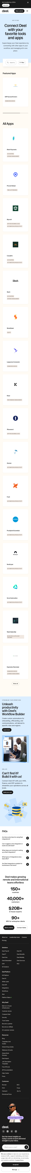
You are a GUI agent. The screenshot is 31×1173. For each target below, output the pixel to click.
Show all (15, 683)
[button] (15, 838)
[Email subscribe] (26, 1147)
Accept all (15, 1164)
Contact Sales (21, 927)
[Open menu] (27, 11)
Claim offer (6, 5)
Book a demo (19, 11)
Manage (14, 1169)
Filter (22, 62)
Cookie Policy (19, 1160)
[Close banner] (28, 2)
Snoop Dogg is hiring (15, 1117)
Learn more (6, 730)
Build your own (7, 792)
